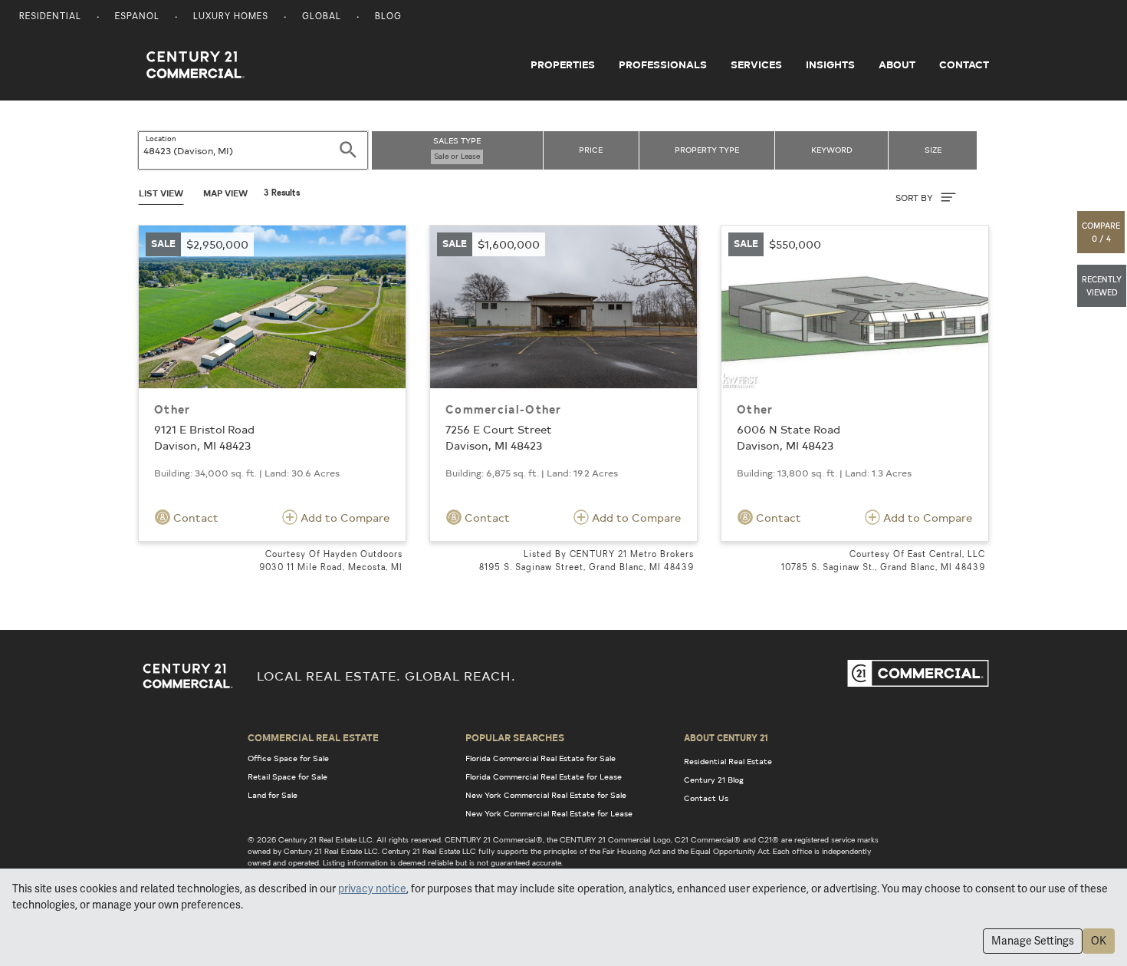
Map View (225, 193)
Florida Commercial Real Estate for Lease (543, 776)
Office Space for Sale (288, 758)
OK (1098, 941)
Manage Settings (1032, 941)
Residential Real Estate (728, 761)
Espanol (137, 17)
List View (161, 193)
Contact (964, 64)
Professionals (663, 64)
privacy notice (372, 888)
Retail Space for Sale (287, 776)
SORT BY (915, 197)
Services (756, 64)
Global (321, 17)
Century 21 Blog (714, 779)
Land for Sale (272, 795)
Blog (388, 17)
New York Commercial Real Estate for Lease (548, 813)
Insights (830, 64)
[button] (1101, 232)
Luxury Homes (230, 17)
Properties (563, 64)
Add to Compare (343, 517)
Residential (50, 17)
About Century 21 (726, 737)
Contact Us (706, 798)
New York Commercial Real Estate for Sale (545, 795)
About (897, 64)
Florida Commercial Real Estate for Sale (540, 758)
